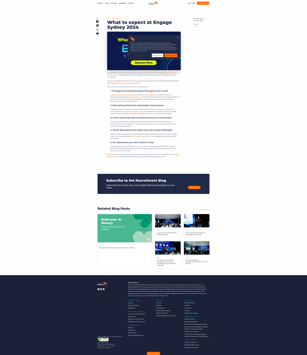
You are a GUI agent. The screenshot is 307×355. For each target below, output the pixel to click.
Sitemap (113, 345)
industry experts (140, 136)
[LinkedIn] (103, 289)
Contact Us (188, 308)
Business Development (136, 335)
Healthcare (131, 316)
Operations (131, 330)
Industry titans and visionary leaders (123, 95)
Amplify (158, 305)
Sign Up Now (194, 187)
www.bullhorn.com (137, 295)
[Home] (153, 4)
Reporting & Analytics (163, 310)
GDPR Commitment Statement (106, 344)
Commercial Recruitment (136, 314)
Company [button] (131, 3)
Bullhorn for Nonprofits (136, 319)
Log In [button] (189, 3)
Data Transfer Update (103, 342)
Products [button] (100, 3)
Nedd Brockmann (135, 97)
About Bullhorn (189, 303)
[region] (154, 47)
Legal (107, 345)
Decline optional (157, 55)
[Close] (177, 37)
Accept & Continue (171, 55)
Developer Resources (191, 345)
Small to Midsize (133, 305)
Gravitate (108, 347)
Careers (187, 310)
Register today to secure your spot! (128, 83)
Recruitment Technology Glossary (195, 324)
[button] (193, 3)
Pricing (107, 3)
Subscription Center (191, 313)
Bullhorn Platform (162, 313)
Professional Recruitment (136, 321)
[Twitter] (98, 289)
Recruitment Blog (116, 18)
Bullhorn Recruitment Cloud (165, 315)
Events (196, 26)
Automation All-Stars (191, 331)
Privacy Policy (101, 345)
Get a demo (203, 3)
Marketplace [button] (122, 3)
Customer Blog (189, 319)
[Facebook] (101, 289)
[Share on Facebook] (97, 21)
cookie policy (143, 50)
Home (108, 18)
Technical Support (190, 342)
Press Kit (187, 305)
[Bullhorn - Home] (102, 284)
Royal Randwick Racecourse (133, 111)
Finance (130, 327)
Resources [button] (114, 3)
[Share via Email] (97, 34)
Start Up (131, 303)
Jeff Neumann (151, 95)
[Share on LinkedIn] (97, 25)
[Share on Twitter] (97, 30)
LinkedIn (162, 295)
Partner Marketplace (191, 347)
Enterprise (131, 308)
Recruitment (132, 333)
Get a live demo (153, 353)
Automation (160, 308)
